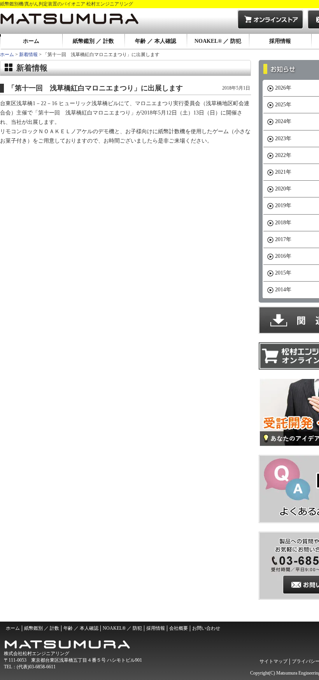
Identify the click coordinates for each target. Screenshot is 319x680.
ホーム (31, 41)
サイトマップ (273, 661)
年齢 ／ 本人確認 (155, 41)
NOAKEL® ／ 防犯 (218, 41)
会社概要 (178, 628)
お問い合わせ (206, 628)
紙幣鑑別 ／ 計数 (93, 41)
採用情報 (280, 41)
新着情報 (28, 54)
